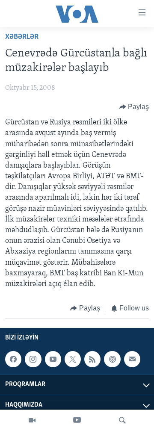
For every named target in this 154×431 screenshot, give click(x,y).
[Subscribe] (132, 359)
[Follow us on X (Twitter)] (73, 359)
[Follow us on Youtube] (53, 359)
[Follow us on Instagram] (33, 359)
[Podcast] (112, 359)
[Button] (134, 106)
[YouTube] (77, 420)
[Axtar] (122, 420)
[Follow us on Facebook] (13, 359)
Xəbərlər (21, 37)
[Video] (32, 420)
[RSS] (92, 359)
